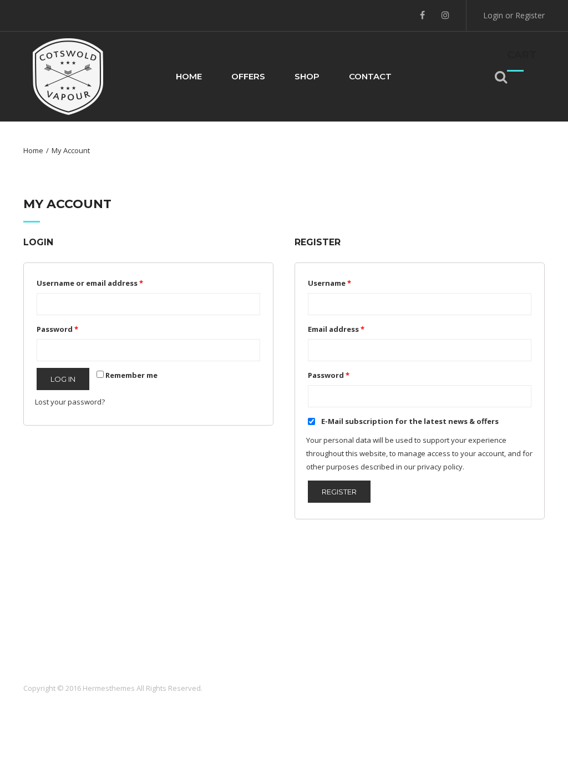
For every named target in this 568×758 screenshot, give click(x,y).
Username (329, 283)
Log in (62, 379)
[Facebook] (422, 15)
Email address (336, 329)
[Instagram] (445, 15)
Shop (307, 76)
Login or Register (514, 15)
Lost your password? (70, 402)
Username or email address (90, 283)
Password (57, 329)
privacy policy (440, 467)
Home (189, 76)
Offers (248, 76)
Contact (370, 76)
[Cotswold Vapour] (68, 75)
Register (339, 491)
